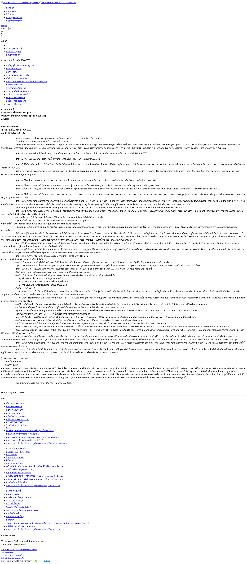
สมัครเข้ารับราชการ (15, 410)
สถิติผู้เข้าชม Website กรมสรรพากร (21, 526)
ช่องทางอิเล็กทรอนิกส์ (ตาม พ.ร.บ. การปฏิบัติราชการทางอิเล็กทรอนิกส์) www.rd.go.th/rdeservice (48, 523)
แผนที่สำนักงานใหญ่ (15, 516)
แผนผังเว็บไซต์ (12, 513)
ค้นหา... (4, 28)
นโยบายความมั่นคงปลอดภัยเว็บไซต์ (22, 510)
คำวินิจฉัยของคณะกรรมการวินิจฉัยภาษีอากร (26, 81)
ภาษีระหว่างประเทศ (15, 463)
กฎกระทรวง (11, 72)
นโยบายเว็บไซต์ (13, 504)
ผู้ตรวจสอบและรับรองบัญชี (18, 452)
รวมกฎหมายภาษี (14, 17)
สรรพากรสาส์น (13, 413)
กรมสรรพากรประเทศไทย (13, 555)
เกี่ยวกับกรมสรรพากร (15, 403)
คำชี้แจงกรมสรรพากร (16, 101)
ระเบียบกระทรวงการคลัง (17, 94)
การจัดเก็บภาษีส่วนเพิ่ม (16, 482)
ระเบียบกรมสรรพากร (15, 98)
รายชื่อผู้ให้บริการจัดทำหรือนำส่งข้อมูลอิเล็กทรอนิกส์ (30, 430)
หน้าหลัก (10, 8)
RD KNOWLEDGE (14, 422)
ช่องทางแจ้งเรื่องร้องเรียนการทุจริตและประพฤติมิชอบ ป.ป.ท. (33, 529)
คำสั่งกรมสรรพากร (15, 85)
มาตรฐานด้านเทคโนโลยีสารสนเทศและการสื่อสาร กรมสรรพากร (35, 479)
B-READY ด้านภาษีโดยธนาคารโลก (22, 434)
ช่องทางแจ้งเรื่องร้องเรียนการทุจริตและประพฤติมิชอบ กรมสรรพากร (36, 443)
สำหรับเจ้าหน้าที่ (13, 491)
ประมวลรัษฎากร (13, 52)
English (4, 25)
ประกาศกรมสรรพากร (16, 88)
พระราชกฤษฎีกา (13, 55)
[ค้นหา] (2, 31)
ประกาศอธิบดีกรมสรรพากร (18, 91)
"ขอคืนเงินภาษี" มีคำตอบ (17, 425)
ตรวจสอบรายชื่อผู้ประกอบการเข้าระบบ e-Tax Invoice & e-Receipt (34, 476)
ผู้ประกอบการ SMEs (15, 457)
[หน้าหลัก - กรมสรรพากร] (38, 3)
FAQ (8, 428)
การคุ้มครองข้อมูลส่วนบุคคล (19, 497)
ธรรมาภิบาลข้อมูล (14, 500)
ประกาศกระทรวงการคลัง (17, 75)
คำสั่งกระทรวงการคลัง (16, 78)
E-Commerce (11, 455)
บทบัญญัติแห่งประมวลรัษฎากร (20, 65)
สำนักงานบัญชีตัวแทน (16, 449)
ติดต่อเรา (10, 520)
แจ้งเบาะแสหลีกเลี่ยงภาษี (17, 419)
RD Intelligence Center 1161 (12, 558)
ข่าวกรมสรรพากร (14, 21)
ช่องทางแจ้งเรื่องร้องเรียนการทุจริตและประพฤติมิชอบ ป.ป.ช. (33, 485)
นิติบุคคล (10, 14)
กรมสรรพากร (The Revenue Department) (19, 550)
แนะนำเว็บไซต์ (12, 494)
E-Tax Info (10, 460)
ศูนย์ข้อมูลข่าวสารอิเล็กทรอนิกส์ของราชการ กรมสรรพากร (32, 437)
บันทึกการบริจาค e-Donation (18, 473)
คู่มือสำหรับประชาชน (16, 416)
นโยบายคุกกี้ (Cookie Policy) (18, 507)
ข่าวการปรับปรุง (13, 104)
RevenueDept (7, 552)
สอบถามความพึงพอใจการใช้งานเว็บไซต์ (24, 440)
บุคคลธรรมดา (12, 11)
